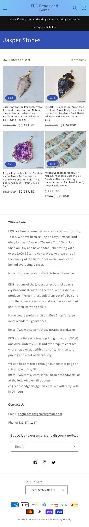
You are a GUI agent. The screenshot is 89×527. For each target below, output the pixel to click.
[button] (5, 7)
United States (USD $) (42, 490)
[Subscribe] (73, 447)
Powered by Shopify (60, 519)
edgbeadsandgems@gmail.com (40, 414)
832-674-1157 (28, 422)
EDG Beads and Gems (37, 519)
